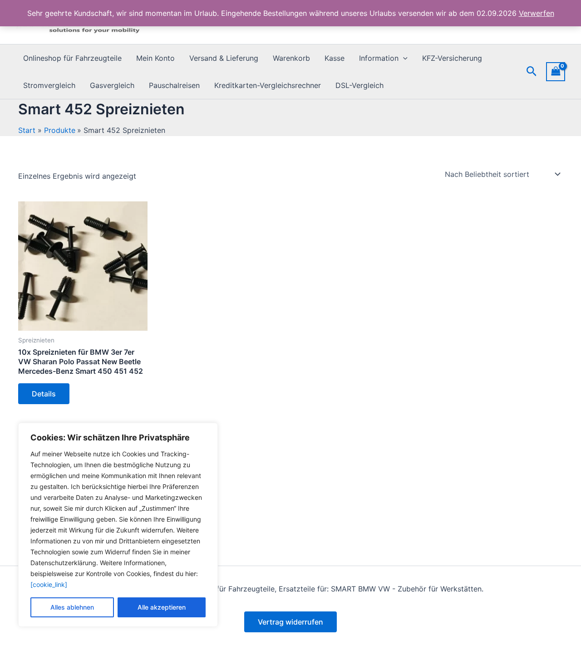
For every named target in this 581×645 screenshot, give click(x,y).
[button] (403, 58)
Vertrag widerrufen (290, 621)
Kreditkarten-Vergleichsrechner (267, 85)
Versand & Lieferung (223, 58)
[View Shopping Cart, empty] (555, 71)
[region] (118, 525)
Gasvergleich (112, 85)
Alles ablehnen (72, 607)
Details (44, 393)
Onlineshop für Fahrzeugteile (72, 58)
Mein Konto (155, 58)
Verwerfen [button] (536, 13)
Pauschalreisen (174, 85)
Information (379, 58)
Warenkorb (291, 58)
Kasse (335, 58)
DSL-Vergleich (359, 85)
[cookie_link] (48, 584)
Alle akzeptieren (162, 607)
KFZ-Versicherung (452, 58)
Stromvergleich (49, 85)
